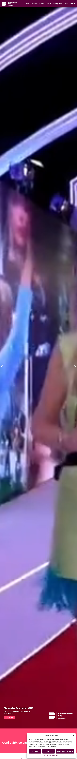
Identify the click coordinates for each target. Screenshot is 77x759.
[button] (73, 736)
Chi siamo (34, 4)
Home (27, 4)
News (66, 4)
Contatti (72, 4)
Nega (48, 751)
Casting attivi (57, 4)
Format (48, 4)
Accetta (35, 751)
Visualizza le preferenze (65, 751)
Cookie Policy (47, 755)
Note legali (55, 755)
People (41, 4)
